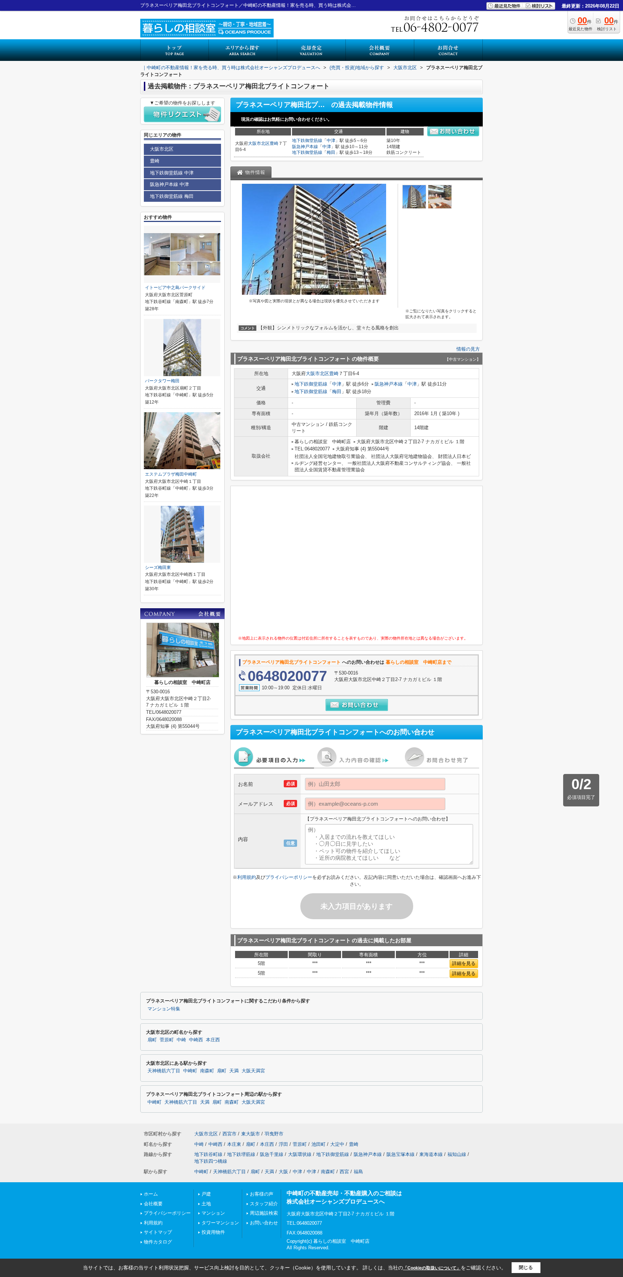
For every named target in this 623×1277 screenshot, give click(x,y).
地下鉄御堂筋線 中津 (172, 172)
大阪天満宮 (253, 1070)
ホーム (151, 1194)
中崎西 (196, 1039)
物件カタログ (158, 1242)
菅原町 (167, 1039)
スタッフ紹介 (264, 1203)
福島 (358, 1171)
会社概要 (153, 1203)
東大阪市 (250, 1133)
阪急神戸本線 (305, 146)
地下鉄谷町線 (208, 1154)
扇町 (152, 1039)
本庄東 (234, 1144)
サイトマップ (158, 1232)
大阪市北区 (259, 143)
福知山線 (456, 1154)
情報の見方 (468, 349)
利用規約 (246, 877)
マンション (213, 1213)
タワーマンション (220, 1222)
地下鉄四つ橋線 (210, 1161)
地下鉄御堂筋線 (307, 140)
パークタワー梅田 (162, 380)
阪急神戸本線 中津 (169, 184)
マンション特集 (163, 1008)
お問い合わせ (264, 1222)
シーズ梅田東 (158, 567)
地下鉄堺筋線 (241, 1154)
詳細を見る (464, 963)
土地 (206, 1203)
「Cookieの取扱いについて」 (432, 1268)
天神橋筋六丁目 (163, 1070)
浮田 (283, 1144)
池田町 (319, 1144)
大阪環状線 (300, 1154)
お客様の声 (261, 1194)
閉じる (526, 1267)
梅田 (331, 152)
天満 (234, 1070)
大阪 (283, 1171)
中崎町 (190, 1070)
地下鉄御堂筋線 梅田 (172, 196)
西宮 (344, 1171)
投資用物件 (213, 1232)
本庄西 (213, 1039)
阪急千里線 (271, 1154)
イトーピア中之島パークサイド (175, 287)
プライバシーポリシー (288, 877)
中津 (331, 140)
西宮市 (229, 1133)
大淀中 (337, 1144)
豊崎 (274, 143)
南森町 (207, 1070)
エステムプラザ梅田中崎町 (171, 474)
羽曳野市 (274, 1133)
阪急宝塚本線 (400, 1154)
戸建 (206, 1194)
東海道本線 (431, 1154)
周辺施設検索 (264, 1213)
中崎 (181, 1039)
